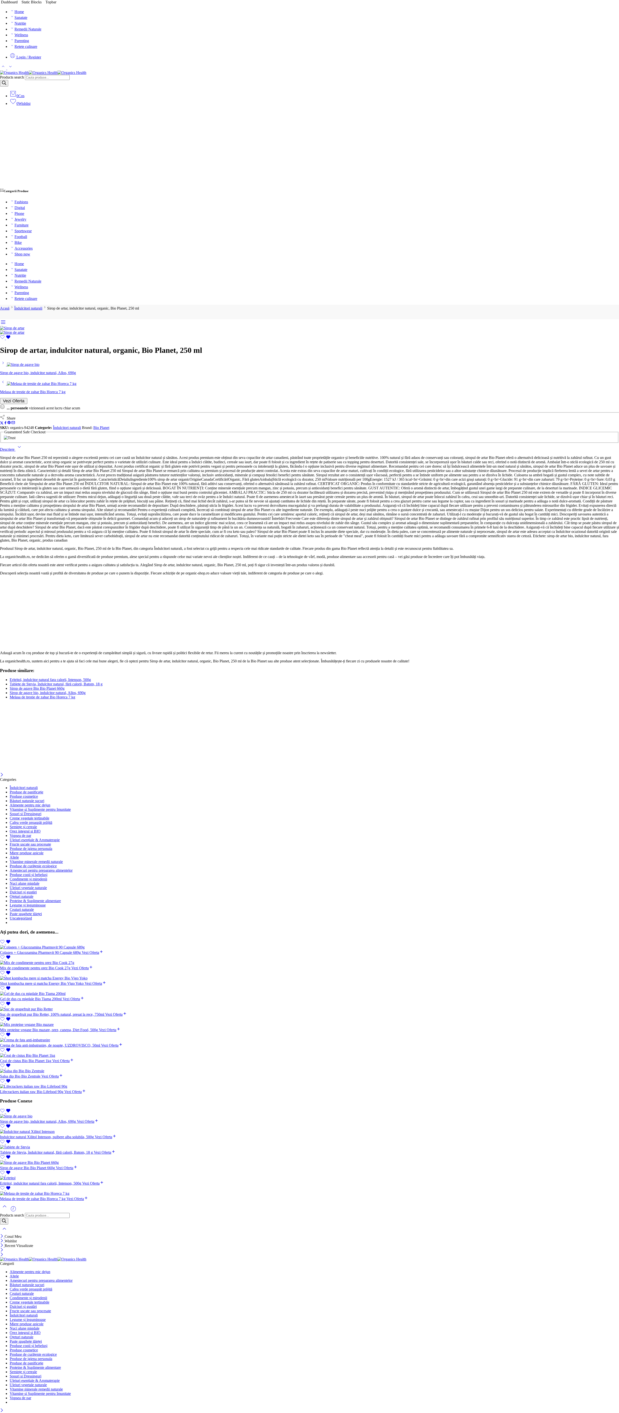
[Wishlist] (5, 338)
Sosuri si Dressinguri (25, 814)
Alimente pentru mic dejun (30, 805)
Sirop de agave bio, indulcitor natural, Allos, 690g (48, 693)
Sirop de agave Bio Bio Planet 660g (37, 688)
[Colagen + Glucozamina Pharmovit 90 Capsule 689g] (309, 947)
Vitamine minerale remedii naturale (36, 862)
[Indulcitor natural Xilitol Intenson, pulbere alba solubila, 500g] (309, 1132)
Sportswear (23, 231)
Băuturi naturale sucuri (27, 801)
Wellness (21, 35)
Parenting (22, 41)
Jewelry (20, 219)
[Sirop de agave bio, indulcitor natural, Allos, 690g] (3, 364)
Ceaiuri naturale (22, 909)
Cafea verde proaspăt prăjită (31, 822)
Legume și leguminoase (28, 905)
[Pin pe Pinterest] (9, 423)
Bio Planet (101, 428)
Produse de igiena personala (31, 849)
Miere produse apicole (27, 853)
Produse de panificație (26, 792)
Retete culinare (26, 46)
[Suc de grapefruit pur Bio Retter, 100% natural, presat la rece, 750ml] (309, 1009)
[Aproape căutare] (4, 1232)
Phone (19, 213)
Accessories (24, 248)
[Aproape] (2, 775)
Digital (20, 208)
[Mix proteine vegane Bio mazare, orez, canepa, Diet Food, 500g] (309, 1024)
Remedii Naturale (28, 29)
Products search (12, 77)
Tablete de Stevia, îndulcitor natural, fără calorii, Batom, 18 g (56, 684)
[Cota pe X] (2, 423)
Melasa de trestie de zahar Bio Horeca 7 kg (42, 697)
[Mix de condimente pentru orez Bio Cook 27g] (309, 963)
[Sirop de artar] (12, 328)
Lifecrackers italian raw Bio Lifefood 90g (32, 1092)
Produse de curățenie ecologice (33, 866)
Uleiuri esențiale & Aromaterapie (35, 840)
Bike (18, 242)
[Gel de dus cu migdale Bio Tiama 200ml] (309, 994)
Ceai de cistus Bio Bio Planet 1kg (26, 1061)
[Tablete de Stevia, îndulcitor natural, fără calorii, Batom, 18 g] (309, 1147)
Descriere (7, 449)
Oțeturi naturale (21, 896)
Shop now (22, 254)
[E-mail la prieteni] (13, 423)
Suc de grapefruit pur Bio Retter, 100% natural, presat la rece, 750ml (52, 1014)
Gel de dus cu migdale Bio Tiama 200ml (31, 999)
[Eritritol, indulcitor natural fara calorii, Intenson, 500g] (309, 1178)
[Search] (4, 83)
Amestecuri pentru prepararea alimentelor (41, 870)
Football (21, 237)
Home (19, 12)
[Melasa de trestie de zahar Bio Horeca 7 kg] (3, 384)
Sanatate (21, 17)
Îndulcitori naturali (28, 308)
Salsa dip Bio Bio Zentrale (20, 1076)
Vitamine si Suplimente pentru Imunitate (40, 809)
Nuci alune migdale (24, 883)
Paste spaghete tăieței (26, 914)
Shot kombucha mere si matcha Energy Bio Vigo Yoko (42, 983)
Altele (14, 857)
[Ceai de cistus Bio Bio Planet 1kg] (309, 1055)
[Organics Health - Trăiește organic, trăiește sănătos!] (43, 73)
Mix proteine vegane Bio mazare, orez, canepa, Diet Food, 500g (49, 1030)
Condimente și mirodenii (28, 879)
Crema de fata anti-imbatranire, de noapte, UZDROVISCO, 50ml (50, 1045)
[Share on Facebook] (5, 423)
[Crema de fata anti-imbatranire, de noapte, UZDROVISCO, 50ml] (309, 1040)
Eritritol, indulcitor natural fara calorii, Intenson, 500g (50, 680)
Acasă (4, 308)
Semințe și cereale (23, 827)
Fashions (21, 202)
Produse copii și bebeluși (28, 875)
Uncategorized (21, 918)
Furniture (22, 225)
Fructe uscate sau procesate (30, 844)
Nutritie (20, 23)
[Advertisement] (309, 149)
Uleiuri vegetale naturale (28, 888)
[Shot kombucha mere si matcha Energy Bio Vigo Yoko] (309, 978)
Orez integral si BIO (25, 831)
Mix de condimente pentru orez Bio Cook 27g (35, 968)
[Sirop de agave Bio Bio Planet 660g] (309, 1162)
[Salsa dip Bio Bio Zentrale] (309, 1071)
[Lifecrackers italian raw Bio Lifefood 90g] (309, 1086)
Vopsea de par (20, 835)
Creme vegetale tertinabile (29, 818)
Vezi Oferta (13, 401)
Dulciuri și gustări (23, 892)
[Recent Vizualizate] (13, 1211)
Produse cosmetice (24, 796)
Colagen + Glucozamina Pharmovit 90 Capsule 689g (41, 952)
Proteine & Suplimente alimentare (35, 901)
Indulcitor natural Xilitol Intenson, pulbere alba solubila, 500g (47, 1137)
